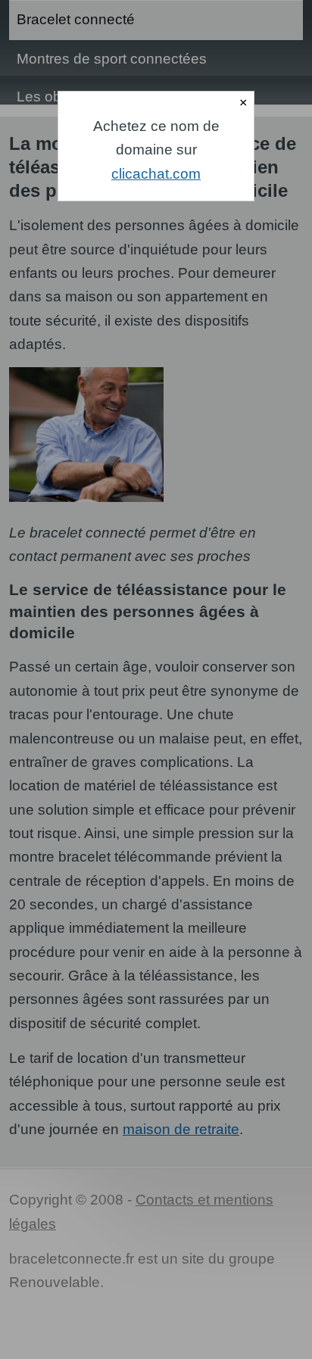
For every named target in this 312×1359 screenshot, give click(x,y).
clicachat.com (156, 174)
